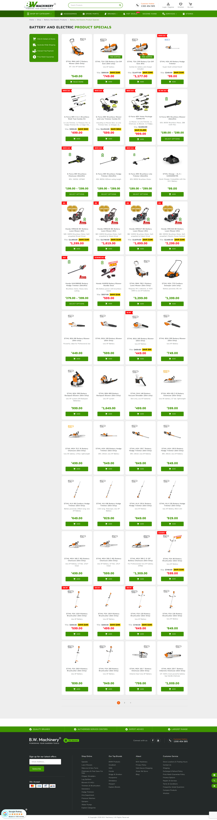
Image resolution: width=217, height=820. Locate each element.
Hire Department (88, 795)
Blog (137, 774)
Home (31, 20)
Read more (78, 82)
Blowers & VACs (88, 782)
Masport (112, 784)
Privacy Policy (141, 765)
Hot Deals (131, 13)
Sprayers (85, 801)
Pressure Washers (88, 798)
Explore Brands (114, 787)
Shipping (166, 768)
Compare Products (170, 790)
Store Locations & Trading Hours (175, 762)
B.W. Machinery (141, 762)
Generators (86, 789)
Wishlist (166, 793)
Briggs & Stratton (115, 774)
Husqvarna (113, 777)
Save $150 (115, 72)
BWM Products (114, 762)
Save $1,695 (140, 130)
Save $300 (148, 72)
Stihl (110, 768)
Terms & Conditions (170, 784)
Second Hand (150, 14)
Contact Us (167, 765)
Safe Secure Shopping (144, 768)
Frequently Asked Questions (173, 787)
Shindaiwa (113, 781)
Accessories (70, 14)
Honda (111, 771)
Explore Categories (89, 808)
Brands (112, 14)
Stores (189, 14)
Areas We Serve (142, 771)
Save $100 (84, 239)
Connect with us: (140, 740)
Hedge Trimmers (88, 792)
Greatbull (112, 765)
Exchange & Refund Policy (173, 771)
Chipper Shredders (89, 776)
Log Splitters (86, 779)
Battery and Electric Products (55, 20)
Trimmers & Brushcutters (91, 786)
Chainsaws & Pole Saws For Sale (92, 772)
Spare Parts (92, 14)
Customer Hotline (147, 4)
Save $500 (83, 129)
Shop (39, 20)
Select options (172, 139)
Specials (85, 762)
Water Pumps (87, 805)
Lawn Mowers (87, 765)
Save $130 (116, 239)
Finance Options (169, 777)
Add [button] (110, 82)
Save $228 (115, 294)
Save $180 (148, 239)
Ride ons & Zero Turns (90, 768)
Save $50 (147, 349)
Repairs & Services (170, 781)
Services (170, 14)
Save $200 (180, 239)
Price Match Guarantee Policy (174, 774)
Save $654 (116, 129)
